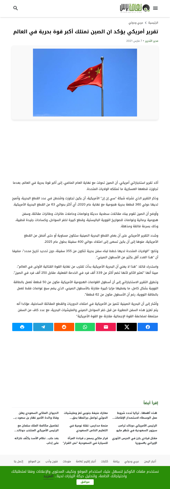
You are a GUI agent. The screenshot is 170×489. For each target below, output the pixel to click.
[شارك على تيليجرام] (43, 326)
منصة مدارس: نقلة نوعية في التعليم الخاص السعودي (88, 428)
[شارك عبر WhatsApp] (85, 326)
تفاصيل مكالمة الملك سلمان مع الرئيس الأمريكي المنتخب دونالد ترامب (38, 430)
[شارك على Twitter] (127, 326)
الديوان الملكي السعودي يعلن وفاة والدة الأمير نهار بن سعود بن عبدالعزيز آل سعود (36, 417)
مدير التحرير (151, 40)
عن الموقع (34, 461)
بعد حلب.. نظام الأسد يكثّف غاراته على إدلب (37, 441)
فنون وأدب (51, 461)
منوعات (67, 461)
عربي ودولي (136, 22)
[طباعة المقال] (22, 326)
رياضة (116, 461)
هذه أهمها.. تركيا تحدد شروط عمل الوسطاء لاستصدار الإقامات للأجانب (136, 417)
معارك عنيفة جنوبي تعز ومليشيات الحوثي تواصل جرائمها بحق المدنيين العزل (86, 417)
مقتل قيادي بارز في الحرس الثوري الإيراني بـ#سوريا (134, 441)
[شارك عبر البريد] (106, 326)
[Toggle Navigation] (156, 8)
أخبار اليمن (150, 461)
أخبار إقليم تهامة (86, 461)
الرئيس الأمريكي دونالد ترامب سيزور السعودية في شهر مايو (136, 428)
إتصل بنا (18, 461)
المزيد (48, 476)
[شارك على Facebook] (148, 326)
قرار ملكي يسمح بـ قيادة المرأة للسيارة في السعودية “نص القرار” (85, 441)
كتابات (104, 461)
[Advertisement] (85, 149)
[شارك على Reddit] (64, 326)
